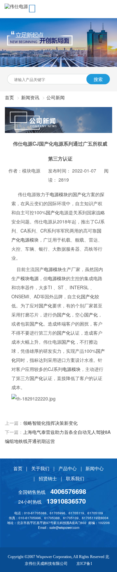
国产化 (79, 194)
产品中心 (67, 468)
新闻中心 (94, 468)
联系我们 (75, 478)
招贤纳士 (48, 478)
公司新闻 (55, 97)
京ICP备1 (84, 563)
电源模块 (59, 194)
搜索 (98, 79)
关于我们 (40, 468)
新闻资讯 (30, 97)
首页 (17, 468)
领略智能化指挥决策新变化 (50, 423)
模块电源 (29, 278)
